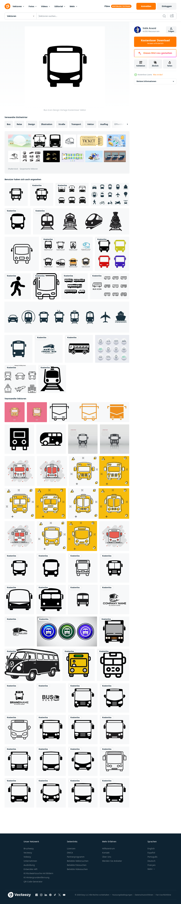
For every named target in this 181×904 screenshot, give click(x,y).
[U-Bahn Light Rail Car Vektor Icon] (52, 379)
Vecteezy (28, 852)
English (151, 848)
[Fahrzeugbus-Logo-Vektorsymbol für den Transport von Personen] (67, 254)
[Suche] (164, 16)
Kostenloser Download (155, 42)
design (31, 124)
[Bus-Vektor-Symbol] (22, 254)
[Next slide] (124, 124)
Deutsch (151, 861)
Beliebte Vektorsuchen (77, 861)
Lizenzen (71, 848)
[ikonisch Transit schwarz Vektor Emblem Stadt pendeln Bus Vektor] (32, 665)
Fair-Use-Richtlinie (163, 894)
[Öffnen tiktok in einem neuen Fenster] (55, 895)
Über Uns (106, 856)
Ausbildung (29, 865)
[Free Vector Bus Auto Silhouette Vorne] (72, 194)
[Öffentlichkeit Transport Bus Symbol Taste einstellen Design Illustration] (67, 631)
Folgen (171, 31)
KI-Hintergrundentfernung (36, 877)
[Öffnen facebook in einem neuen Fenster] (36, 895)
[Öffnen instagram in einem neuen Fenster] (41, 895)
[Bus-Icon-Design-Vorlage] (41, 194)
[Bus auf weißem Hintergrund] (112, 254)
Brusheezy (29, 848)
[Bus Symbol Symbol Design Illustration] (19, 439)
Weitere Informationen (146, 81)
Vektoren (17, 6)
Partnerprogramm (75, 856)
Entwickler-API (30, 869)
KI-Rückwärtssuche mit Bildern (38, 873)
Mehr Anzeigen (114, 156)
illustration (46, 124)
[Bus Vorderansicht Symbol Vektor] (46, 286)
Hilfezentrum (108, 848)
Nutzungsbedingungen (122, 894)
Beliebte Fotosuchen (76, 865)
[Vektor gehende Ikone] (18, 286)
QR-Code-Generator (33, 881)
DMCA (70, 852)
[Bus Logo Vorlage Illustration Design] (114, 599)
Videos (44, 6)
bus (8, 124)
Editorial (59, 6)
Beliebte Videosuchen (77, 869)
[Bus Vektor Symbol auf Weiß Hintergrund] (113, 665)
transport (76, 124)
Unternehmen (30, 861)
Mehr (72, 6)
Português (152, 856)
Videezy (27, 856)
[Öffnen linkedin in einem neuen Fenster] (46, 895)
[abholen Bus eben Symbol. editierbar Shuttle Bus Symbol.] (78, 665)
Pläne (107, 6)
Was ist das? (158, 74)
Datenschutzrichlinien (144, 894)
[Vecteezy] (7, 6)
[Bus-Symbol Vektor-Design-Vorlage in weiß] (109, 286)
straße (62, 124)
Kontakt (105, 852)
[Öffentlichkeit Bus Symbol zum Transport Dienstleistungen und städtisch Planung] (89, 412)
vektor (90, 124)
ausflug (104, 124)
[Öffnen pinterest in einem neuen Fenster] (50, 895)
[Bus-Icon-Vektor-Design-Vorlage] (79, 349)
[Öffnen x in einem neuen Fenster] (59, 895)
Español (151, 852)
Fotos (31, 6)
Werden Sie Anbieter (112, 861)
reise (19, 124)
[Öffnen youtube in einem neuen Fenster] (64, 895)
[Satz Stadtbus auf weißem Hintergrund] (75, 286)
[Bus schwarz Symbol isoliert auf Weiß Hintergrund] (19, 599)
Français (152, 865)
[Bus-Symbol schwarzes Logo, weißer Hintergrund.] (83, 599)
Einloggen (167, 6)
